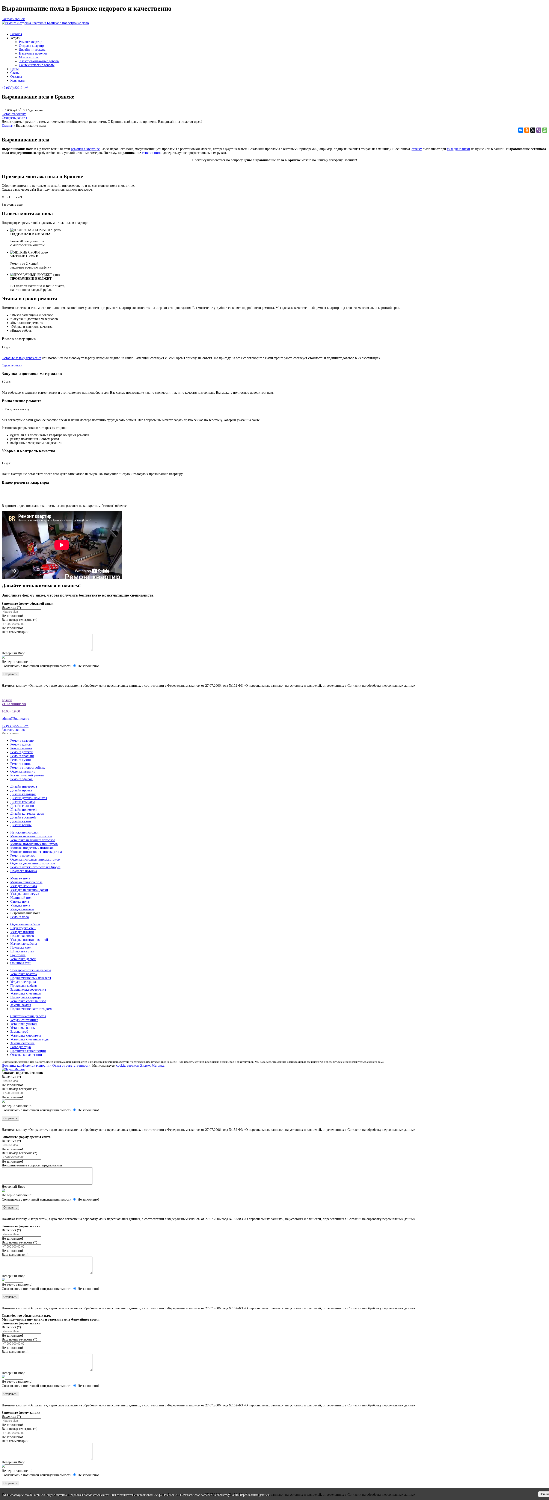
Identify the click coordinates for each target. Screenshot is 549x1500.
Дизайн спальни (22, 806)
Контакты (17, 80)
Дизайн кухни (20, 821)
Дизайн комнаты (22, 802)
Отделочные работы (25, 924)
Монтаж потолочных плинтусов (34, 844)
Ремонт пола (19, 917)
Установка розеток (23, 974)
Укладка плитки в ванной (29, 939)
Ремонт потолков (22, 855)
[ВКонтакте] (520, 130)
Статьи (15, 72)
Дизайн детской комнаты (28, 798)
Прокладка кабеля (23, 985)
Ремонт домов (20, 744)
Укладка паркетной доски (29, 890)
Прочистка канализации (28, 1051)
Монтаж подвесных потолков (32, 848)
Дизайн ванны (21, 825)
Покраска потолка (23, 871)
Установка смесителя (25, 1035)
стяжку (417, 149)
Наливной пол (21, 897)
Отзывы (16, 76)
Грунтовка (18, 955)
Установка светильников (28, 1001)
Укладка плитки (22, 909)
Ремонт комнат (21, 748)
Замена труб (19, 1031)
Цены (14, 69)
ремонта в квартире (85, 149)
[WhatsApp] (544, 130)
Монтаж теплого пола (26, 882)
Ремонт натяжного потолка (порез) (35, 867)
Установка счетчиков (25, 993)
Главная (16, 34)
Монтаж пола (29, 57)
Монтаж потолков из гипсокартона (36, 851)
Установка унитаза (24, 1024)
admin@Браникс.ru (15, 718)
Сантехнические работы (36, 65)
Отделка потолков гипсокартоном (35, 859)
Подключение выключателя (30, 978)
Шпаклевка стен (22, 951)
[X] (532, 130)
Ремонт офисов (21, 779)
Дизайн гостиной (23, 817)
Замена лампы (20, 1005)
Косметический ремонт (27, 775)
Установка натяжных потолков (32, 840)
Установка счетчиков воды (29, 1039)
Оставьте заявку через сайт (21, 358)
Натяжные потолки (33, 53)
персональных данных (254, 1495)
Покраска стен (21, 947)
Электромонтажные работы (39, 61)
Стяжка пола (19, 901)
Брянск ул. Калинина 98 (14, 702)
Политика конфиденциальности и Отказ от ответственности (46, 1065)
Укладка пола (20, 905)
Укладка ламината (23, 886)
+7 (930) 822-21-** (15, 88)
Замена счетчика (22, 1043)
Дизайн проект (21, 790)
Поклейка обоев (22, 936)
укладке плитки (458, 149)
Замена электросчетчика (28, 989)
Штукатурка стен (23, 928)
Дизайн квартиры (23, 794)
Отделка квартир (31, 45)
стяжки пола (151, 153)
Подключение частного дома (31, 1009)
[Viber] (538, 130)
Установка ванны (23, 1027)
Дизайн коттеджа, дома (27, 813)
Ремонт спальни (22, 756)
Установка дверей (23, 959)
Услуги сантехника (24, 1020)
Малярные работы (23, 943)
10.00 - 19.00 (11, 711)
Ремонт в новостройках (27, 767)
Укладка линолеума (24, 894)
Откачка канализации (26, 1055)
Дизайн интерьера (32, 49)
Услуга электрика (23, 982)
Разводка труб (20, 1047)
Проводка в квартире (25, 997)
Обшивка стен (20, 963)
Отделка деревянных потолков (32, 863)
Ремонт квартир (30, 42)
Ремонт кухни (20, 760)
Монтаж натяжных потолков (31, 836)
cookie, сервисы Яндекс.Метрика (140, 1065)
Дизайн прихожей (23, 809)
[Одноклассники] (526, 130)
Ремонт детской (21, 752)
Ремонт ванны (20, 763)
